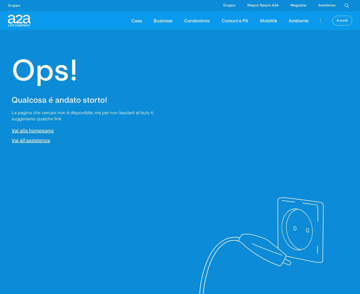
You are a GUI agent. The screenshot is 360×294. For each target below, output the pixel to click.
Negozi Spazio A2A (263, 5)
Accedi (342, 20)
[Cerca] (346, 5)
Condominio (197, 20)
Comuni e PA (235, 20)
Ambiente (299, 20)
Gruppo (14, 5)
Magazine (298, 5)
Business (163, 20)
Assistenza (327, 5)
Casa (136, 20)
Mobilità (268, 20)
